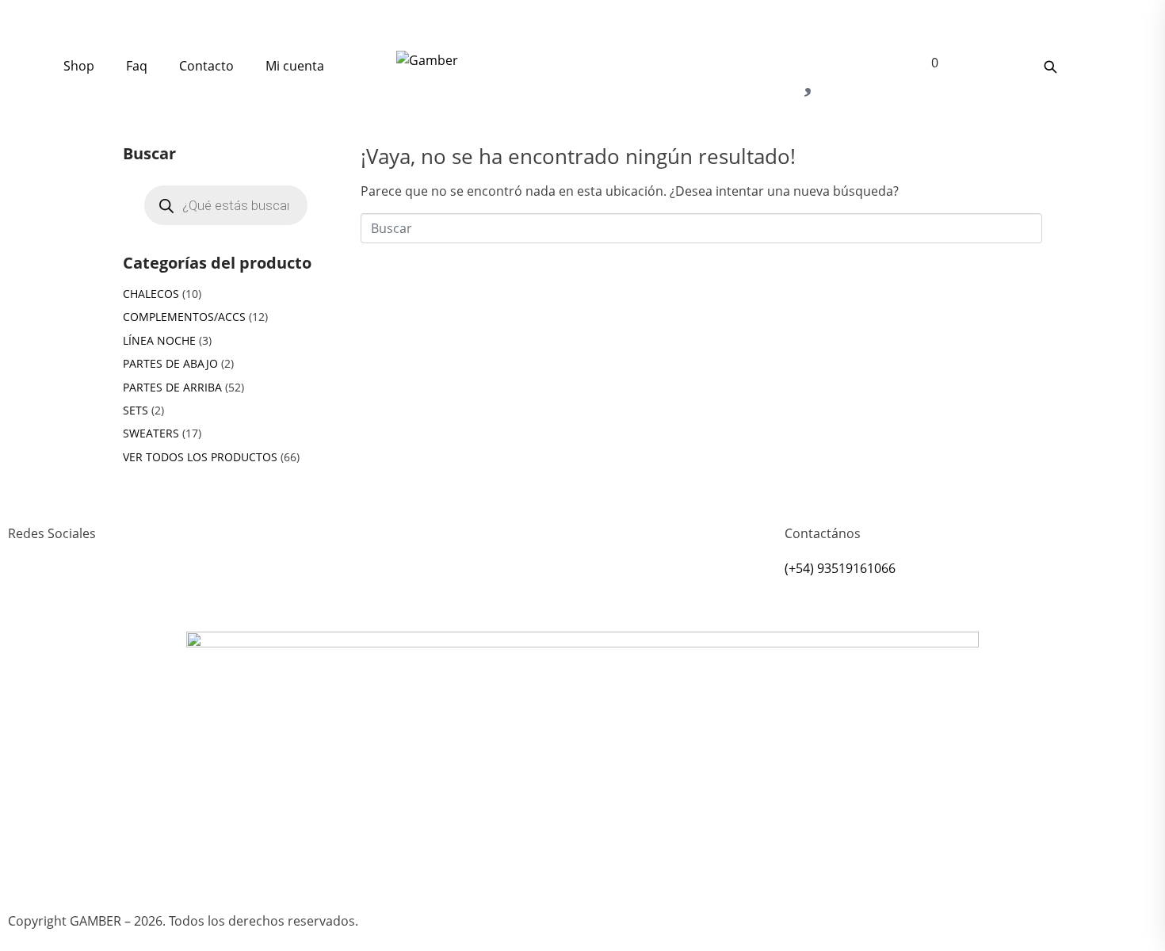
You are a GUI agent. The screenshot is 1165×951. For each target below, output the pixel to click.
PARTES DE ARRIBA (172, 387)
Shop (78, 65)
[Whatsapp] (70, 591)
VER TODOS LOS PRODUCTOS (200, 456)
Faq (136, 65)
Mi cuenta (294, 65)
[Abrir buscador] (1050, 66)
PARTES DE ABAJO (170, 363)
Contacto (206, 65)
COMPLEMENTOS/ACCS (184, 316)
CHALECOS (151, 293)
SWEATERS (151, 433)
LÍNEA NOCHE (159, 340)
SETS (135, 410)
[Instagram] (28, 591)
